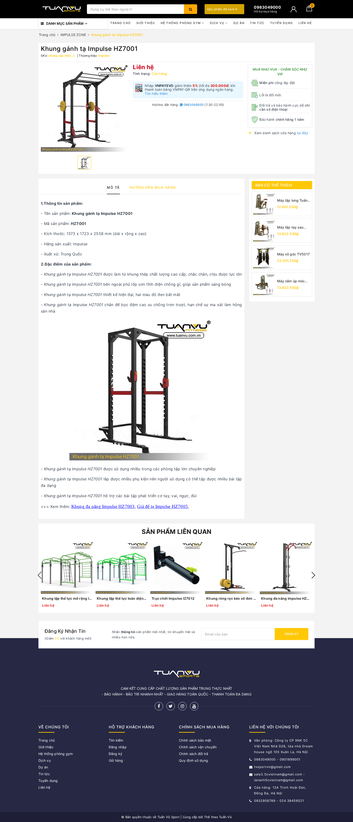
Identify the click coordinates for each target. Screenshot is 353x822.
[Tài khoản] (294, 9)
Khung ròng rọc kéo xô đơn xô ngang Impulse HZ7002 (231, 598)
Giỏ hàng (116, 760)
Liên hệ (305, 23)
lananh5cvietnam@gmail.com (278, 780)
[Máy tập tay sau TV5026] (264, 231)
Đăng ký (291, 634)
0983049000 (193, 105)
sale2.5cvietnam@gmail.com (278, 774)
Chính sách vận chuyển (198, 747)
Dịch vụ (217, 23)
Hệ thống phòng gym (181, 23)
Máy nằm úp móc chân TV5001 (291, 281)
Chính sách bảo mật (195, 740)
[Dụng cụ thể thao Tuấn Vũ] (61, 9)
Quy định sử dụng (193, 760)
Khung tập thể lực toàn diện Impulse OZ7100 (122, 598)
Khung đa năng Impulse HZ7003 (103, 506)
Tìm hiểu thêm (156, 93)
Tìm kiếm (116, 740)
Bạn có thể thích (273, 185)
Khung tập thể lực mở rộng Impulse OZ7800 (67, 598)
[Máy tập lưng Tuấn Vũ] (264, 204)
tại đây (302, 133)
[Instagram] (182, 706)
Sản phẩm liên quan (177, 531)
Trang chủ (120, 23)
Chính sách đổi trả (193, 754)
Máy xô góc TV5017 (293, 254)
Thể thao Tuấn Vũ (218, 817)
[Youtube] (194, 706)
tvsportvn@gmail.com (272, 767)
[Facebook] (159, 706)
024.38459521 (292, 801)
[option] (84, 108)
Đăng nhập (118, 747)
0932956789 (265, 801)
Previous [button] (39, 575)
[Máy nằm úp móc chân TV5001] (264, 284)
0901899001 (290, 759)
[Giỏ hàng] (309, 10)
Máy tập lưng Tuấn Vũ (292, 200)
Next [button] (313, 575)
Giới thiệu (145, 23)
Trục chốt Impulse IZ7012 (173, 598)
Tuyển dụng (281, 23)
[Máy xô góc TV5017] (264, 257)
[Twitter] (170, 706)
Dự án (239, 23)
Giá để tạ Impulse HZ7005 (162, 506)
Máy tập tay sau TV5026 (290, 227)
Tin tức (257, 23)
